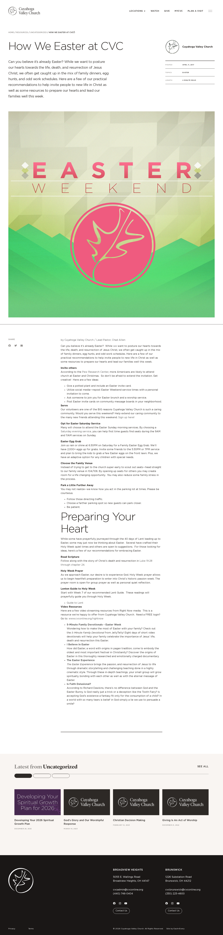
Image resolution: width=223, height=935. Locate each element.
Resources (22, 32)
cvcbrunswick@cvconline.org (182, 889)
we (115, 346)
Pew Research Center (95, 372)
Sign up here (126, 417)
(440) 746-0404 (123, 893)
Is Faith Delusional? (79, 684)
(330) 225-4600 (175, 893)
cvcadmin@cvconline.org (128, 889)
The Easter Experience (81, 660)
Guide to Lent (75, 603)
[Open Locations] (145, 11)
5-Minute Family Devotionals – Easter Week (94, 624)
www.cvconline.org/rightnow (86, 618)
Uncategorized (38, 32)
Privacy (11, 929)
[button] (9, 345)
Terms (31, 929)
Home (11, 32)
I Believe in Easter (78, 644)
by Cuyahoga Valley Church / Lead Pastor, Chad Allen (93, 340)
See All (203, 766)
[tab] (23, 776)
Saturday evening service (76, 431)
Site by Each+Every (175, 929)
